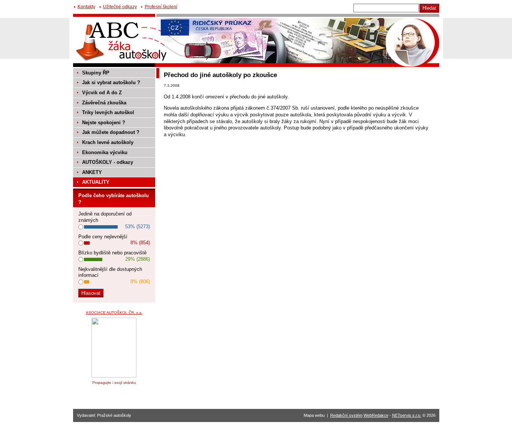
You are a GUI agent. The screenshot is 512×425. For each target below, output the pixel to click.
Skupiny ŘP (95, 73)
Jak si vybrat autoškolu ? (111, 82)
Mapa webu (314, 415)
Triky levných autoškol (108, 112)
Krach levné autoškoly (107, 142)
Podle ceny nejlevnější (102, 236)
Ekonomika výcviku (104, 152)
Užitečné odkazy (120, 6)
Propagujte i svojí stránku (114, 382)
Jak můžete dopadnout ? (110, 132)
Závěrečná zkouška (104, 103)
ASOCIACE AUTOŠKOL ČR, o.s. (114, 313)
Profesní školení (161, 6)
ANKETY (92, 172)
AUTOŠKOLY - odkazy (107, 162)
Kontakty (86, 6)
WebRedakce (376, 415)
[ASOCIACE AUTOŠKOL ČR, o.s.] (113, 376)
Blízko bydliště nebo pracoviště (112, 253)
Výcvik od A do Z (102, 92)
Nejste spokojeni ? (103, 122)
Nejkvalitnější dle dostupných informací (110, 272)
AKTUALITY (95, 182)
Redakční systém (346, 415)
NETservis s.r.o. (406, 415)
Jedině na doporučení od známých (105, 217)
